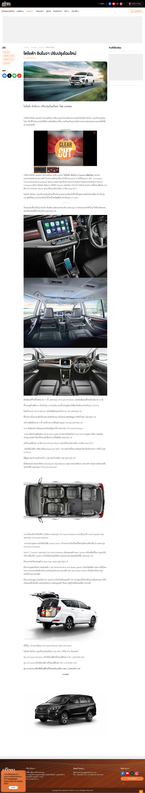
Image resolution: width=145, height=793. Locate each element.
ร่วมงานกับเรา (132, 778)
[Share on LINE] (14, 75)
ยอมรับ (13, 787)
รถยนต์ (41, 47)
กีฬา (66, 11)
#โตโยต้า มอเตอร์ (9, 56)
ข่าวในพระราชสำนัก (7, 11)
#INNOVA (6, 63)
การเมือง (19, 11)
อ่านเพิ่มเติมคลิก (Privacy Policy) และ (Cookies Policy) (13, 781)
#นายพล (6, 52)
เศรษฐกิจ (29, 11)
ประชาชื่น (74, 11)
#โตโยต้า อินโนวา (9, 59)
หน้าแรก (26, 47)
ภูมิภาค (48, 11)
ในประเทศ (39, 11)
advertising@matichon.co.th (86, 772)
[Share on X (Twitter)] (9, 75)
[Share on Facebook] (4, 75)
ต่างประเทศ (57, 11)
